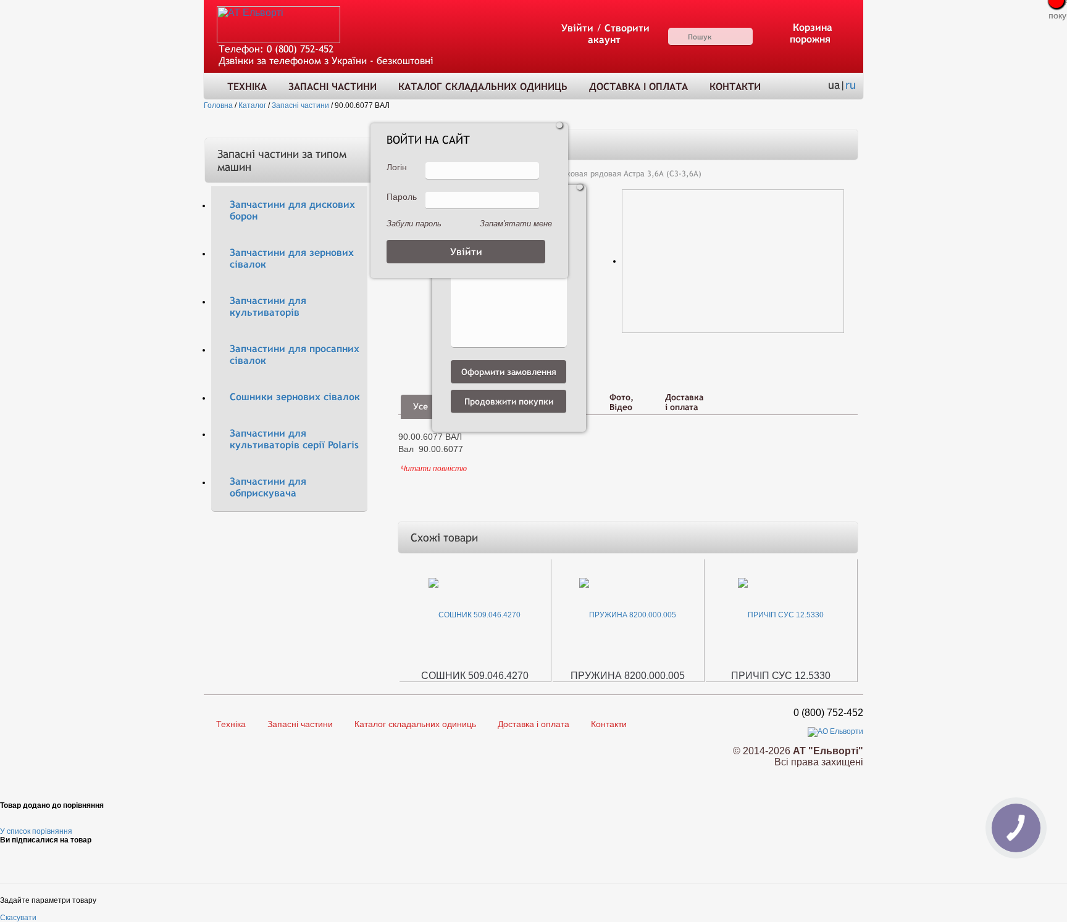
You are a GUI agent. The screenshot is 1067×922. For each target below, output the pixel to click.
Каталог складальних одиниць (482, 87)
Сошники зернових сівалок (295, 397)
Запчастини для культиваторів (268, 306)
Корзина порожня (811, 33)
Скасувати (18, 917)
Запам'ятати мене (516, 223)
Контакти (735, 87)
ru (850, 84)
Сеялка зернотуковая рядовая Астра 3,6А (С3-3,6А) (605, 173)
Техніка (247, 87)
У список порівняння (36, 831)
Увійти (577, 28)
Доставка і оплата (638, 87)
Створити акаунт (619, 34)
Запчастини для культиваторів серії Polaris (294, 439)
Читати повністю (434, 468)
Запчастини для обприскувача (268, 487)
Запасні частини (332, 87)
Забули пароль (414, 223)
